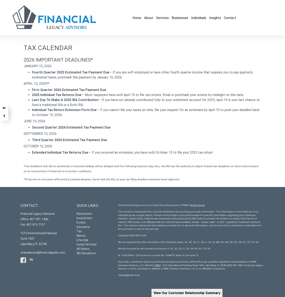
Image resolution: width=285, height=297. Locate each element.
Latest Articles (87, 244)
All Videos (83, 248)
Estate (81, 222)
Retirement (84, 213)
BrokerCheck (197, 205)
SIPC (158, 265)
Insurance (83, 227)
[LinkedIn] (4, 108)
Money (81, 235)
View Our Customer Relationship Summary (187, 293)
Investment (84, 218)
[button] (149, 18)
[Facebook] (4, 116)
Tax (79, 231)
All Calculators (86, 253)
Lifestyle (82, 240)
